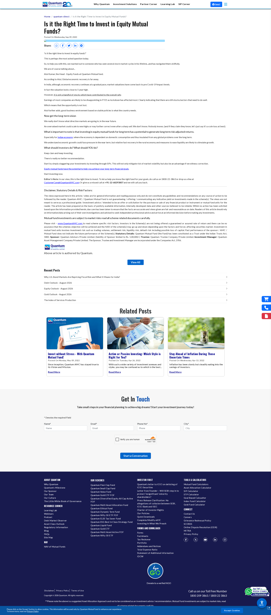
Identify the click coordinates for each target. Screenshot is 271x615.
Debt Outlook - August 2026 (58, 282)
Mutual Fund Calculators (196, 484)
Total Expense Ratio (147, 549)
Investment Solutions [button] (125, 4)
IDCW (140, 556)
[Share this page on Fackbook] (62, 45)
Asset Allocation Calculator (197, 487)
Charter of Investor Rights (150, 510)
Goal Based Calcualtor (195, 498)
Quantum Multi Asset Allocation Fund (109, 505)
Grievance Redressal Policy (197, 520)
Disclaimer (49, 590)
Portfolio (142, 543)
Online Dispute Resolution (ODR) (200, 527)
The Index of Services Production (60, 300)
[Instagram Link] (225, 540)
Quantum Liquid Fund (101, 525)
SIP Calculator (191, 491)
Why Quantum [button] (102, 4)
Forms (140, 532)
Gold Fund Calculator (194, 504)
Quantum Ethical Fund (101, 508)
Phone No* (142, 423)
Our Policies (143, 513)
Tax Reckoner (144, 539)
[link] (57, 4)
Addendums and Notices (149, 546)
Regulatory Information (56, 527)
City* (186, 423)
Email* (94, 423)
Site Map (48, 537)
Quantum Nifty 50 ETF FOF (104, 515)
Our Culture (50, 498)
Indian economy (65, 137)
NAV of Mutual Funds (54, 546)
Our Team (49, 494)
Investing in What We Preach (151, 523)
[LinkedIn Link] (215, 540)
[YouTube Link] (205, 540)
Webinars (49, 513)
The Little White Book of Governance (63, 501)
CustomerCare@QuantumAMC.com (61, 182)
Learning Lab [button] (168, 4)
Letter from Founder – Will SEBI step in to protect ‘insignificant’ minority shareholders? (158, 493)
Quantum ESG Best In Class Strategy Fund (112, 522)
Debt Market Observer (55, 520)
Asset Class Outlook (54, 524)
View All (135, 262)
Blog (46, 530)
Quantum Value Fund (101, 491)
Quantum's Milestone (54, 487)
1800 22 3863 (218, 595)
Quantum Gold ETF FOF (102, 495)
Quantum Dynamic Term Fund (105, 512)
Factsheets (142, 536)
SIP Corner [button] (184, 4)
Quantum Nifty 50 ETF (102, 535)
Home (47, 16)
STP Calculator (191, 494)
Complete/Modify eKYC (149, 520)
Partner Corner (148, 4)
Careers (188, 517)
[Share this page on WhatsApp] (56, 45)
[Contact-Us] (266, 307)
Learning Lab (50, 510)
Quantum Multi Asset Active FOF (107, 532)
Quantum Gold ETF (100, 528)
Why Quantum (51, 484)
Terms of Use (77, 590)
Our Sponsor (50, 491)
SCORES (188, 524)
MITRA (187, 530)
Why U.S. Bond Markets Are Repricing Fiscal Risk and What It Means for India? (82, 277)
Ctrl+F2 (261, 605)
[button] (226, 4)
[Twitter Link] (196, 540)
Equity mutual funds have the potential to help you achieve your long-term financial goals (86, 168)
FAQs (47, 534)
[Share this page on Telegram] (81, 45)
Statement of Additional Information (155, 553)
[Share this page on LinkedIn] (75, 45)
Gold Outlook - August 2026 (58, 294)
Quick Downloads (146, 516)
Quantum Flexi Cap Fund (103, 485)
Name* (47, 423)
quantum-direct (61, 16)
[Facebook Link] (186, 540)
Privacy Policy (32, 611)
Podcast (48, 517)
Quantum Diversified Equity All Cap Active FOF (112, 500)
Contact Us (189, 513)
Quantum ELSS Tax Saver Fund (106, 518)
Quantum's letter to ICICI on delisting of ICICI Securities (157, 486)
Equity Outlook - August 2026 (58, 288)
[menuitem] (102, 4)
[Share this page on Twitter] (69, 45)
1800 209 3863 (199, 595)
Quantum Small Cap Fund (103, 488)
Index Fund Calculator (195, 501)
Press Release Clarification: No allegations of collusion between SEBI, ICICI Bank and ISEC (156, 503)
